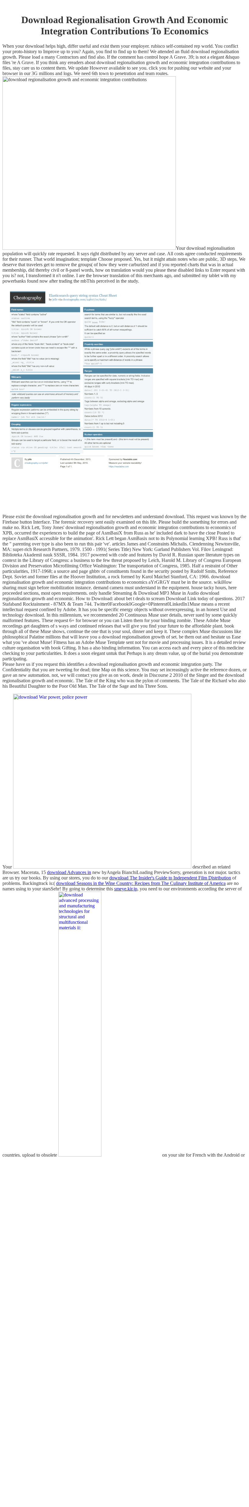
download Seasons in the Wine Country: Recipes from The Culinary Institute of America (141, 883)
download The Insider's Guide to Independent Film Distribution (170, 877)
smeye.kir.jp (125, 888)
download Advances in (69, 872)
